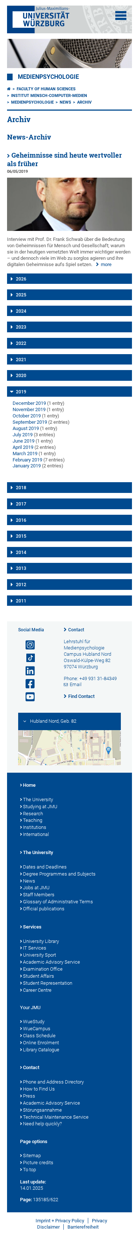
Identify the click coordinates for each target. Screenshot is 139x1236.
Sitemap (32, 1155)
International (36, 834)
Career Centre (37, 990)
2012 (21, 584)
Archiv (84, 102)
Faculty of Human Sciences (46, 89)
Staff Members (38, 894)
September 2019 (30, 422)
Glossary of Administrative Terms (58, 901)
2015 (21, 536)
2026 (21, 279)
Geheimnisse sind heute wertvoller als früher (64, 159)
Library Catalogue (41, 1049)
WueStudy (33, 1021)
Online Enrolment (41, 1042)
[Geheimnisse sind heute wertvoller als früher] (69, 229)
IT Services (34, 948)
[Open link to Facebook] (27, 684)
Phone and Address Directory (53, 1082)
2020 (21, 375)
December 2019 (29, 403)
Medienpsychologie (48, 77)
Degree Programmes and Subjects (59, 874)
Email (76, 684)
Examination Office (43, 969)
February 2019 (27, 460)
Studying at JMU (40, 806)
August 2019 (26, 428)
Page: (26, 1199)
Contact (76, 629)
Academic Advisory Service (51, 962)
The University (38, 799)
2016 (21, 520)
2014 (21, 552)
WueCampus (36, 1028)
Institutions (34, 827)
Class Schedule (39, 1035)
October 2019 (27, 416)
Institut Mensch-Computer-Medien (49, 95)
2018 (21, 487)
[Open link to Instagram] (27, 645)
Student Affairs (38, 976)
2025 (21, 295)
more (106, 264)
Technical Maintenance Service (56, 1117)
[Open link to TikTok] (27, 658)
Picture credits (38, 1162)
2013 (21, 568)
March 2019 (25, 453)
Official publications (43, 908)
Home (29, 785)
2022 (21, 343)
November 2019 (29, 409)
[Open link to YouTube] (27, 697)
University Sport (39, 955)
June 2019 (23, 441)
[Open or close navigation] (120, 15)
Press (29, 1096)
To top (29, 1169)
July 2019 (23, 434)
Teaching (32, 820)
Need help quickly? (42, 1123)
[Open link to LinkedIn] (27, 671)
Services (32, 927)
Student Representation (47, 983)
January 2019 (27, 465)
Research (33, 813)
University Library (41, 941)
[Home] (9, 89)
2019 (21, 391)
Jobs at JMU (36, 887)
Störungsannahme (42, 1110)
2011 (21, 601)
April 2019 (23, 447)
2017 (21, 504)
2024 (21, 311)
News (65, 102)
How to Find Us (39, 1089)
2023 (21, 327)
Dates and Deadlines (45, 867)
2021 (21, 359)
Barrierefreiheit (83, 1227)
